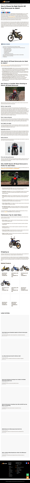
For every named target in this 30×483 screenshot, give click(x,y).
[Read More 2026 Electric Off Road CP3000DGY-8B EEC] (14, 282)
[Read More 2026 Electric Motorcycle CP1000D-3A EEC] (24, 282)
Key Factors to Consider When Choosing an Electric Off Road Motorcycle (14, 47)
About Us (10, 474)
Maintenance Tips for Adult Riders (8, 55)
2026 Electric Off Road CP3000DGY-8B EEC (14, 289)
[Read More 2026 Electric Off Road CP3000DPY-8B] (5, 282)
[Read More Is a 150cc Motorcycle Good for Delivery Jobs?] (15, 346)
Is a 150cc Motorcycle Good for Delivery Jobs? (11, 355)
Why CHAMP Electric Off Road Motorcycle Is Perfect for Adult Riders (13, 54)
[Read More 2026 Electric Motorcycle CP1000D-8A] (5, 268)
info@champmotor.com (20, 467)
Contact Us (10, 475)
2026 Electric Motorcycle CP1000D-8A (4, 274)
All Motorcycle (4, 359)
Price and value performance (8, 53)
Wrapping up (5, 56)
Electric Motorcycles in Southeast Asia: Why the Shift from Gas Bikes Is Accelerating (14, 405)
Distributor (10, 476)
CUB (9, 468)
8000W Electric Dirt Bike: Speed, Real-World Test (12, 429)
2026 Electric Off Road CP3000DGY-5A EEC (14, 275)
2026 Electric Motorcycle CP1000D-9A (4, 303)
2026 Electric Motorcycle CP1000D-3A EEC (24, 289)
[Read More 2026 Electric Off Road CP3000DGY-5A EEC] (14, 268)
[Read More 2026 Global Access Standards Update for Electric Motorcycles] (15, 323)
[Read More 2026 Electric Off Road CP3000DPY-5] (24, 268)
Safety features (6, 52)
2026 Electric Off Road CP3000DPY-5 (24, 274)
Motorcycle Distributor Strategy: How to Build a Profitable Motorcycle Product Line (14, 380)
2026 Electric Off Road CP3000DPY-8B (5, 289)
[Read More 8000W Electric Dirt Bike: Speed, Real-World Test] (15, 419)
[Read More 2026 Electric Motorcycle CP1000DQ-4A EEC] (14, 297)
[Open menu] (28, 1)
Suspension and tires (7, 51)
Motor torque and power (8, 49)
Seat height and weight (7, 50)
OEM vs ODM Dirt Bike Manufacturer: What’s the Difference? (14, 452)
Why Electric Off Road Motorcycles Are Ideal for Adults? (11, 46)
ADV (9, 473)
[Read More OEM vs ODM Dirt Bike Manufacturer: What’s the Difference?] (15, 443)
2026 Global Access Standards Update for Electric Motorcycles (14, 332)
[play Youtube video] (15, 178)
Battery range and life (7, 48)
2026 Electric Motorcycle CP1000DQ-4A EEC (14, 304)
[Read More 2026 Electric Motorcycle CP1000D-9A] (5, 297)
